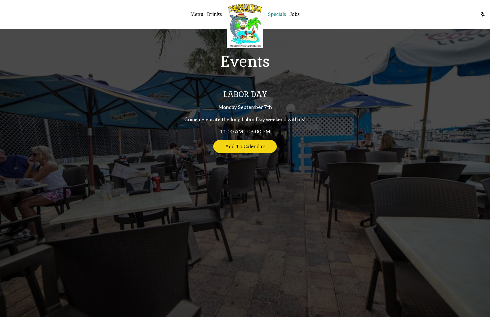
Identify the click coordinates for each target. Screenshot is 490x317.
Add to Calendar (245, 146)
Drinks (214, 14)
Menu (197, 14)
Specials (277, 14)
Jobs (295, 14)
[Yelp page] (482, 14)
